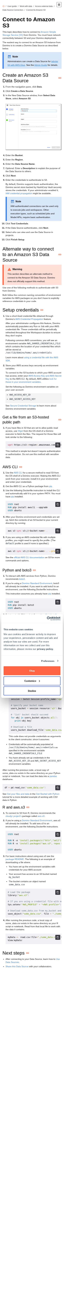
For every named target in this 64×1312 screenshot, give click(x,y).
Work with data (26, 6)
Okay (32, 670)
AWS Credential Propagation (29, 319)
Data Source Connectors (12, 10)
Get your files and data (18, 794)
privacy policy (45, 649)
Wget (20, 431)
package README (15, 859)
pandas (53, 776)
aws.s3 (41, 816)
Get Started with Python (47, 794)
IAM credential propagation (19, 193)
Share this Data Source (17, 966)
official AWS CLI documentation (29, 557)
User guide (12, 6)
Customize (30, 680)
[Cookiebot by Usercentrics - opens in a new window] (46, 619)
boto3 (22, 579)
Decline (32, 691)
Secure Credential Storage (23, 405)
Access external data (44, 6)
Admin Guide (40, 65)
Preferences (47, 661)
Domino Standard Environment (37, 583)
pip (50, 486)
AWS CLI (18, 472)
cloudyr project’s (14, 816)
